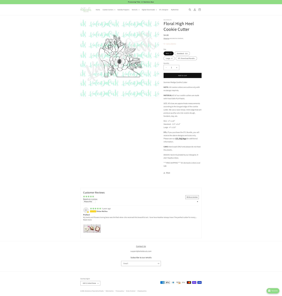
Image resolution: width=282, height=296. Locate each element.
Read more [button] (87, 220)
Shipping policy (142, 291)
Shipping (166, 38)
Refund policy (109, 291)
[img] (95, 208)
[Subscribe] (158, 263)
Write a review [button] (192, 197)
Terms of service (130, 291)
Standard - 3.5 (182, 53)
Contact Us (141, 246)
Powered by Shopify (98, 291)
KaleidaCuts (88, 291)
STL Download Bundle (186, 58)
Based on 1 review (90, 199)
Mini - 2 (168, 53)
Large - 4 (169, 58)
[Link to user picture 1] (92, 228)
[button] (108, 9)
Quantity (166, 63)
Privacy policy (120, 291)
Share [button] (168, 173)
